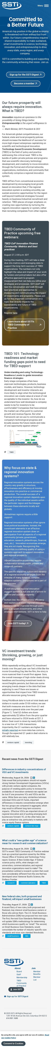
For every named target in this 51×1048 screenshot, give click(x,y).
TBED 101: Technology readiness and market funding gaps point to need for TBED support (25, 360)
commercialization (28, 883)
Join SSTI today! (17, 623)
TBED (11, 452)
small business (13, 936)
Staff (19, 974)
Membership (22, 977)
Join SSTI (17, 989)
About (18, 968)
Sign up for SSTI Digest (17, 996)
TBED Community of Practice (22, 983)
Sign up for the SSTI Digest (24, 74)
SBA (26, 936)
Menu (40, 6)
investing (28, 742)
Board (19, 971)
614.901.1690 (12, 1018)
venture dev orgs (31, 826)
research (11, 883)
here (15, 313)
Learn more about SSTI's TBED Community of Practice (21, 324)
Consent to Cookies (13, 1043)
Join (33, 968)
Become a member (24, 83)
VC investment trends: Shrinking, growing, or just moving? (22, 655)
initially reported (10, 730)
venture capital (13, 742)
